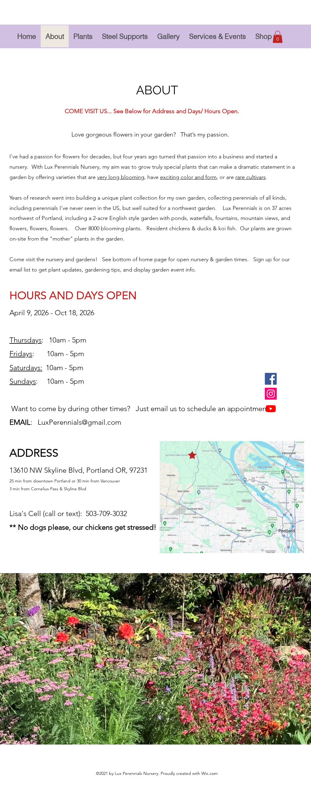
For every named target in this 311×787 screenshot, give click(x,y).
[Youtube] (271, 408)
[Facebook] (271, 379)
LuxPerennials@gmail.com (79, 422)
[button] (277, 37)
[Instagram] (271, 394)
